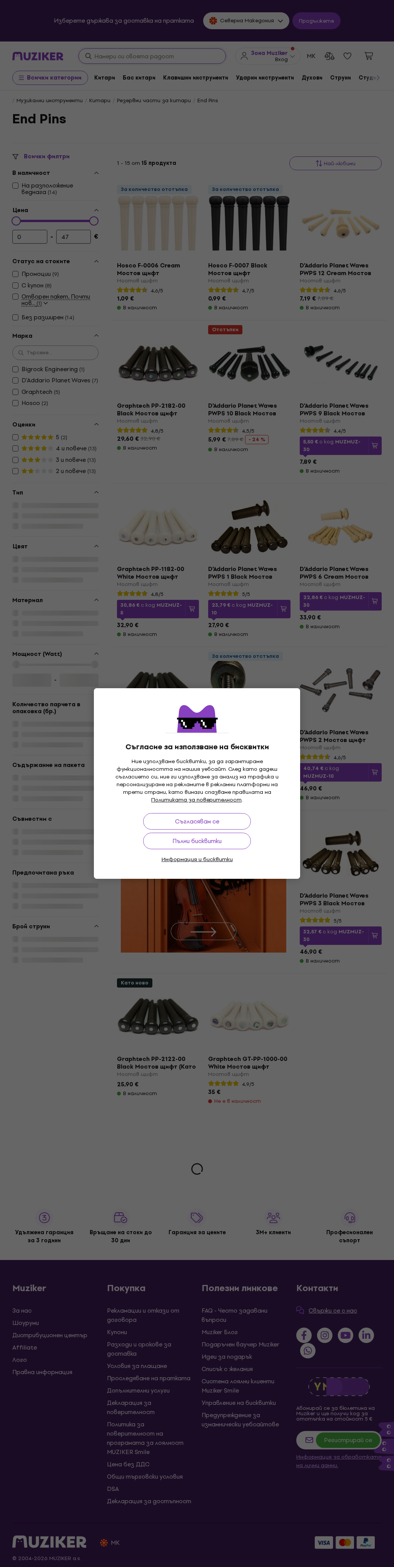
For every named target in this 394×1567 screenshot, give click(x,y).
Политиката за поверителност (196, 799)
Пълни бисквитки (197, 841)
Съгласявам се (197, 821)
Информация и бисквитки (197, 859)
